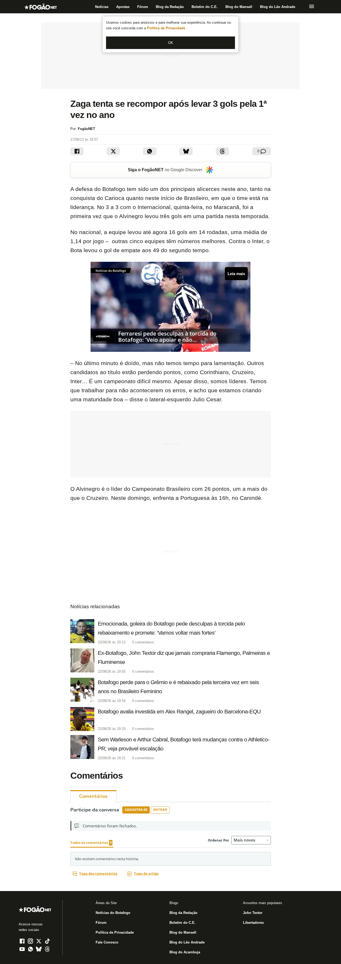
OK (170, 43)
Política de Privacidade (166, 28)
